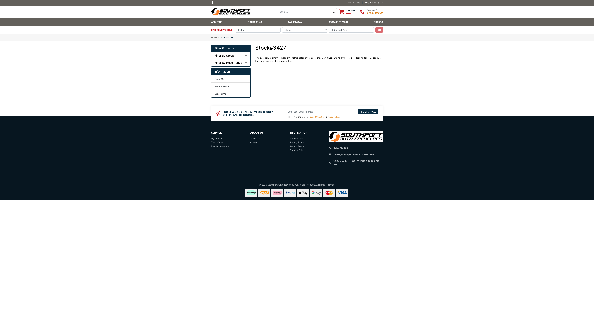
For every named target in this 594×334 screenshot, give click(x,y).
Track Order (217, 142)
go (379, 30)
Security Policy (297, 150)
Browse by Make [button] (339, 22)
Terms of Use (296, 138)
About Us (216, 22)
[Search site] (334, 11)
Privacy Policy (333, 117)
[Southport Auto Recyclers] (231, 11)
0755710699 (375, 12)
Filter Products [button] (224, 48)
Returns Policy (222, 86)
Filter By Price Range (228, 62)
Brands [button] (378, 22)
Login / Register (374, 2)
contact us (353, 2)
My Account (217, 138)
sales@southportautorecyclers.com (353, 154)
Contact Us (255, 22)
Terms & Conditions (317, 117)
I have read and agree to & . (314, 117)
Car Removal (295, 22)
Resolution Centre (220, 146)
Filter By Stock (224, 55)
